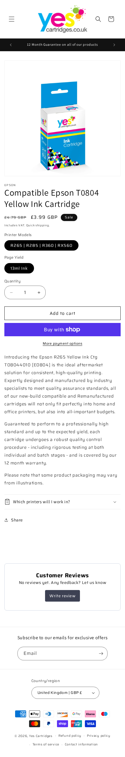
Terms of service (46, 744)
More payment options (62, 343)
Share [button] (17, 520)
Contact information (81, 744)
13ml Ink (19, 268)
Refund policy (69, 735)
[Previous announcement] (10, 44)
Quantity (12, 281)
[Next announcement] (114, 44)
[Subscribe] (100, 653)
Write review (62, 596)
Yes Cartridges (40, 735)
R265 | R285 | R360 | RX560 (41, 245)
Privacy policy (98, 735)
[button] (11, 19)
